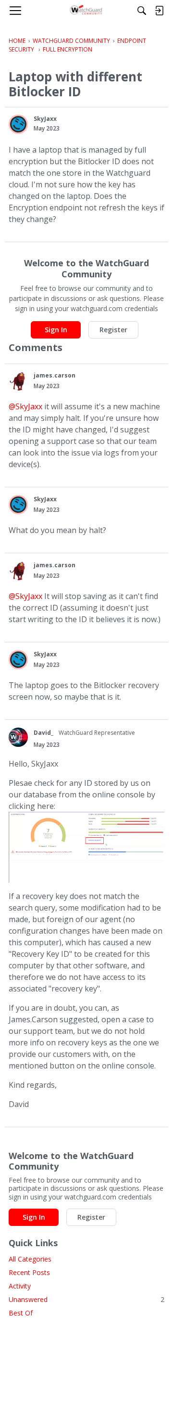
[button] (18, 124)
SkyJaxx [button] (45, 119)
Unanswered (86, 1299)
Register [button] (113, 329)
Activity (20, 1285)
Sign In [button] (56, 329)
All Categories (30, 1259)
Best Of (21, 1312)
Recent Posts (29, 1272)
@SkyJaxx (25, 406)
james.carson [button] (54, 375)
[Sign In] (159, 10)
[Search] (141, 10)
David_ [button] (43, 733)
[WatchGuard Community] (86, 10)
